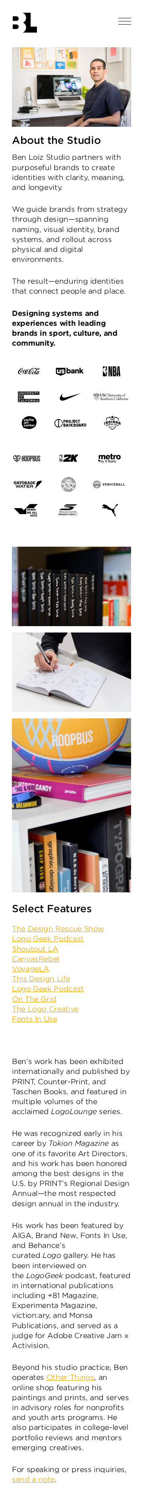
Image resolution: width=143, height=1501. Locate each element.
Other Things (70, 1377)
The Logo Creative (45, 1009)
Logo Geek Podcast (48, 938)
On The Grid (34, 999)
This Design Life (41, 979)
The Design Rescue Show (58, 929)
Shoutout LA (35, 949)
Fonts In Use (34, 1019)
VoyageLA (30, 969)
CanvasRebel (35, 959)
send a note (33, 1479)
